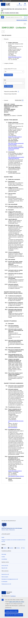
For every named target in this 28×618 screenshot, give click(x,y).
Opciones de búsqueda (22, 20)
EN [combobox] (5, 71)
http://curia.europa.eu (12, 427)
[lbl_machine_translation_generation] (18, 91)
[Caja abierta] (3, 31)
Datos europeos (5, 576)
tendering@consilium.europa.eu (14, 56)
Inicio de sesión (19, 5)
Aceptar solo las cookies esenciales (14, 614)
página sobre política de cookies (16, 601)
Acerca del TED (5, 565)
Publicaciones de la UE (6, 584)
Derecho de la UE (5, 574)
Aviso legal (4, 554)
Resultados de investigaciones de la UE (10, 579)
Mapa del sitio (4, 567)
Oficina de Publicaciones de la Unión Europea (12, 528)
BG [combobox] (5, 83)
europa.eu (13, 596)
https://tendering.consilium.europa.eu (16, 476)
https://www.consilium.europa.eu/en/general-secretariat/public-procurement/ (16, 148)
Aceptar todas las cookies (11, 611)
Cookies (3, 556)
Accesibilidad (4, 559)
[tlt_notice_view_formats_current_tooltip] (22, 100)
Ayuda (3, 537)
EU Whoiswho (4, 581)
